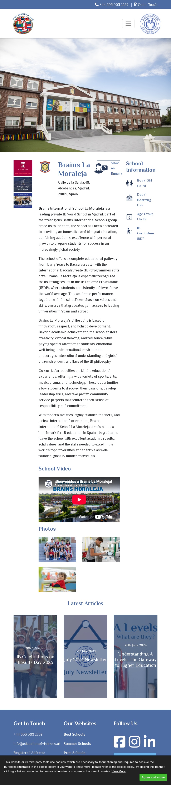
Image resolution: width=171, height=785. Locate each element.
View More (119, 771)
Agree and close (153, 777)
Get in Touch (147, 4)
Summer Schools (77, 743)
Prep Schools (75, 753)
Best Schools (74, 734)
